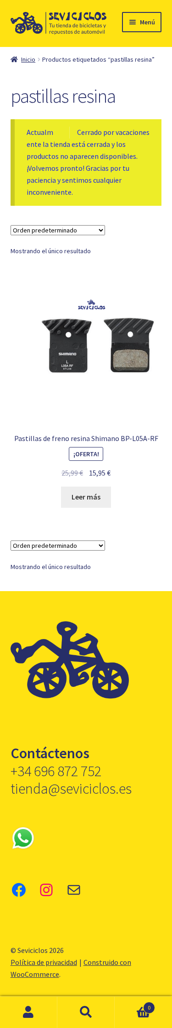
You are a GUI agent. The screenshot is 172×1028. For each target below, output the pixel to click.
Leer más (86, 496)
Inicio (28, 59)
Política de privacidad (44, 962)
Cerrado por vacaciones (113, 132)
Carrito (132, 1004)
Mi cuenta (28, 1012)
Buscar (86, 1012)
